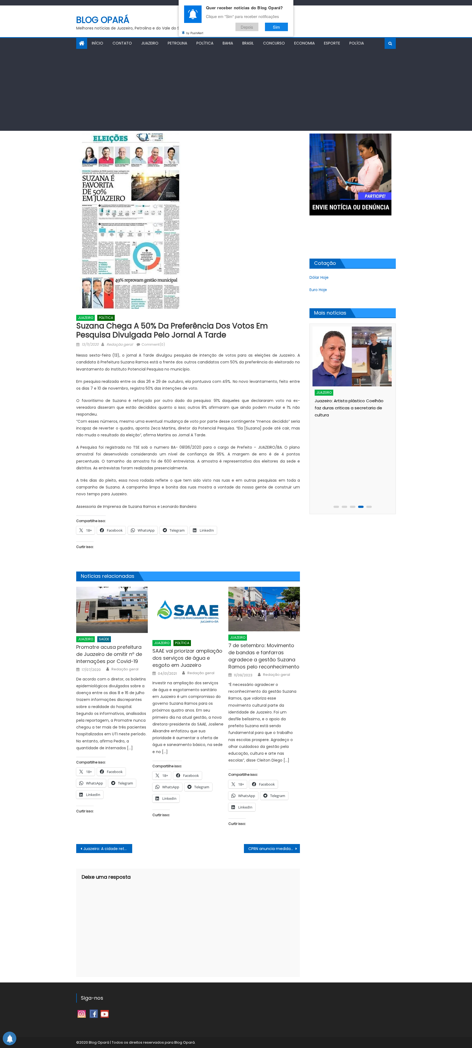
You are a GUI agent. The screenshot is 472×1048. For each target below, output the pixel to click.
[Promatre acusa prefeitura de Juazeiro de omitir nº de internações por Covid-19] (112, 610)
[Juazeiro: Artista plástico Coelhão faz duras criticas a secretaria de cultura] (352, 356)
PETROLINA (177, 43)
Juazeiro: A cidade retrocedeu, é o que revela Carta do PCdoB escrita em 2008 (107, 848)
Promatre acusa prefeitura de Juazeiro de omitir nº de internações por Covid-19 (109, 654)
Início (97, 43)
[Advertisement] (236, 90)
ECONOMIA (304, 43)
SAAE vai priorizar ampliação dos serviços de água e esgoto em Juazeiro (187, 657)
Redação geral (120, 344)
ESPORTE (332, 43)
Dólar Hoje (319, 277)
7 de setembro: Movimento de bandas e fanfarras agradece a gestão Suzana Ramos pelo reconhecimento (263, 656)
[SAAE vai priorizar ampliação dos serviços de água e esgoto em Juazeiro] (188, 612)
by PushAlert (194, 33)
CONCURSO (274, 43)
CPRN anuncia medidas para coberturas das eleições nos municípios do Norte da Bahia (274, 848)
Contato (122, 43)
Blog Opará (102, 20)
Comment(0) (153, 344)
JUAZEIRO (149, 43)
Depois (247, 27)
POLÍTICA (204, 43)
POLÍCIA (356, 43)
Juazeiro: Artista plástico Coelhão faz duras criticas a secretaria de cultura (349, 408)
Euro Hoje (318, 289)
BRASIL (248, 43)
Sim (276, 27)
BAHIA (228, 43)
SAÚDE (104, 639)
